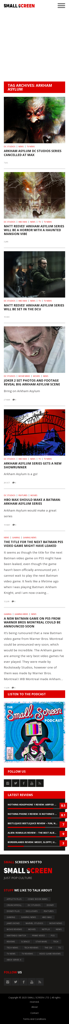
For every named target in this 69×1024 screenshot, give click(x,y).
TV (40, 221)
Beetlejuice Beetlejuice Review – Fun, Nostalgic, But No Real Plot (34, 823)
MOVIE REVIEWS (14, 929)
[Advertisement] (34, 45)
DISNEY (50, 905)
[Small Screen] (19, 5)
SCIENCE (25, 941)
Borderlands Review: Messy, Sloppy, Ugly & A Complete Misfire (34, 842)
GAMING (16, 537)
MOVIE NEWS (24, 376)
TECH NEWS (12, 947)
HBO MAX (22, 221)
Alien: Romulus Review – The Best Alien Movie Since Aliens (34, 832)
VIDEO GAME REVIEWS (50, 953)
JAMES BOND (13, 923)
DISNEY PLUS (13, 911)
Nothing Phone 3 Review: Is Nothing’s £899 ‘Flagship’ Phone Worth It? (34, 813)
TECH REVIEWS (31, 947)
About (34, 1006)
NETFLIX (46, 929)
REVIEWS (11, 941)
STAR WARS (41, 941)
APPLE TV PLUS (14, 899)
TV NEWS (31, 146)
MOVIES (36, 376)
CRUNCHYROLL (14, 905)
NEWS (21, 146)
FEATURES (22, 495)
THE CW (48, 947)
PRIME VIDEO (38, 935)
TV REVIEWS (27, 953)
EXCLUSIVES (32, 911)
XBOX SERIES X (14, 959)
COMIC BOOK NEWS (38, 899)
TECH (55, 941)
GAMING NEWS (29, 537)
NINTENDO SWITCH (16, 935)
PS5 (53, 935)
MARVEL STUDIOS (34, 923)
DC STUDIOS (9, 146)
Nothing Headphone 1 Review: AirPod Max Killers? (34, 804)
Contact (34, 1012)
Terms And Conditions (34, 1018)
